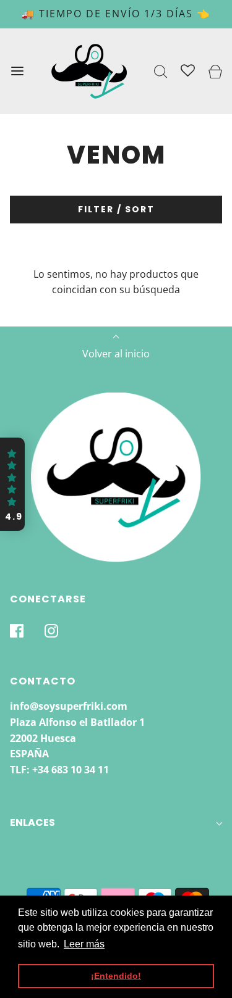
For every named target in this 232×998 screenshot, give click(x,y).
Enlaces (32, 822)
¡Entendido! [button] (116, 976)
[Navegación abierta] (17, 71)
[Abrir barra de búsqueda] (161, 71)
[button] (12, 484)
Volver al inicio (116, 353)
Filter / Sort (116, 209)
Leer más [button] (84, 944)
